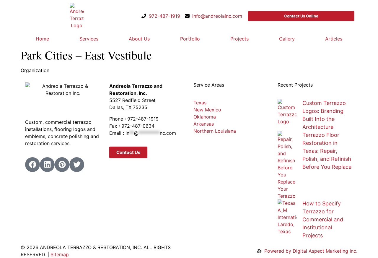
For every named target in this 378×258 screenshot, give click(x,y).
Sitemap (59, 254)
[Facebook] (32, 164)
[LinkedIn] (47, 164)
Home (42, 39)
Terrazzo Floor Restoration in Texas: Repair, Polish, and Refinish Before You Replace (326, 151)
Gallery (287, 39)
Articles (333, 39)
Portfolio (190, 39)
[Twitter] (76, 164)
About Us (139, 39)
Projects (239, 39)
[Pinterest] (62, 164)
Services (88, 39)
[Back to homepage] (77, 16)
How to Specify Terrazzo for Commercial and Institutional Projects (322, 219)
